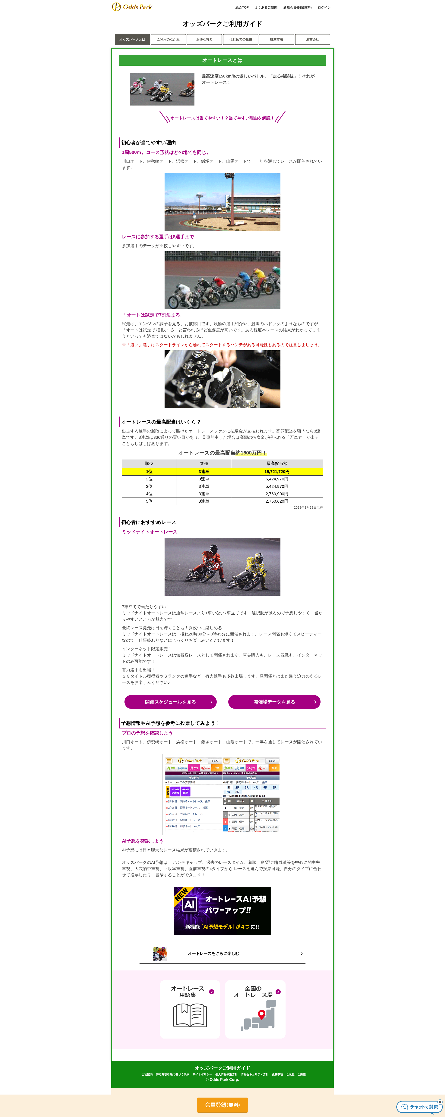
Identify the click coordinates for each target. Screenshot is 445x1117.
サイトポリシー (202, 1074)
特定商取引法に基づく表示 (172, 1074)
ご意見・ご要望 (296, 1074)
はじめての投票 (240, 39)
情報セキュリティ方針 (255, 1074)
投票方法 (276, 39)
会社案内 (147, 1074)
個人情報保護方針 (226, 1074)
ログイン (324, 7)
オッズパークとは (132, 39)
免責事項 (277, 1074)
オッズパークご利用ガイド (222, 1067)
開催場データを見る (274, 701)
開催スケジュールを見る (170, 701)
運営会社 (312, 39)
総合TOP (242, 7)
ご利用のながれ (168, 39)
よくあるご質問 (266, 7)
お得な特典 (204, 39)
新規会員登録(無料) (297, 7)
